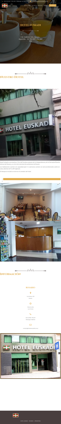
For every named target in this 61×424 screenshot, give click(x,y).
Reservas (52, 5)
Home (21, 5)
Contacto (46, 5)
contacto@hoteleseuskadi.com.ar (40, 1)
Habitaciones (27, 5)
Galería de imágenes (37, 5)
